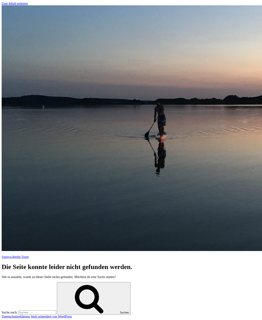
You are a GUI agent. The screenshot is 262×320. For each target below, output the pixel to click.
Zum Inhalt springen (15, 3)
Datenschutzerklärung (16, 316)
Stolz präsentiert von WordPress (51, 316)
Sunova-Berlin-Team (15, 257)
